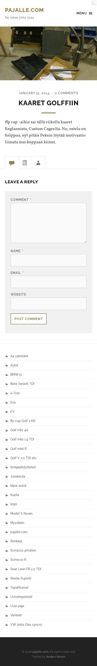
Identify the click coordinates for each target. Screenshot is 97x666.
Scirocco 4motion (23, 550)
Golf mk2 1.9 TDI (22, 439)
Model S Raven (21, 513)
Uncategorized (21, 597)
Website (18, 294)
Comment (21, 200)
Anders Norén (55, 656)
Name (17, 251)
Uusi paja (17, 606)
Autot (14, 365)
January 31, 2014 (34, 93)
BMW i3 (15, 374)
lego (13, 504)
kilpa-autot (18, 485)
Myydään (17, 523)
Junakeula (17, 476)
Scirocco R (18, 559)
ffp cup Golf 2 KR (22, 421)
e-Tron (15, 393)
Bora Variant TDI (22, 384)
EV (12, 411)
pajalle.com (24, 10)
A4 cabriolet (19, 356)
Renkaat (16, 541)
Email (17, 273)
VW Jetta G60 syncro (26, 624)
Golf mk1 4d (19, 430)
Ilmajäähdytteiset (23, 467)
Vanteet (16, 615)
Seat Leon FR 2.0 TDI (25, 569)
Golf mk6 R (18, 449)
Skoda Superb (20, 578)
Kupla (14, 495)
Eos (13, 402)
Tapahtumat (19, 587)
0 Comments (66, 93)
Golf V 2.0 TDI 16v (23, 458)
